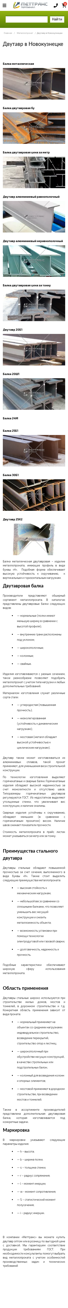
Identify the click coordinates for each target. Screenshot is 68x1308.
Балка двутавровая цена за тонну (27, 285)
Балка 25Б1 (10, 430)
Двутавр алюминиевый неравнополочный (33, 241)
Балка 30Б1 (11, 475)
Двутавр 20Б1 (12, 329)
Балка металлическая (18, 63)
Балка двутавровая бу (19, 108)
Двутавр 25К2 (12, 519)
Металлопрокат (25, 33)
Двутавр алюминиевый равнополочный (31, 196)
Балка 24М (10, 418)
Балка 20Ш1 (11, 374)
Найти (57, 19)
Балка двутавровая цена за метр (26, 152)
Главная (8, 33)
